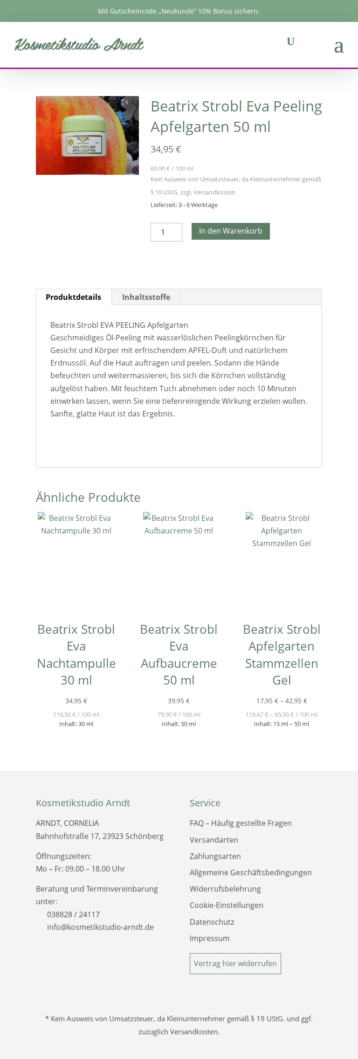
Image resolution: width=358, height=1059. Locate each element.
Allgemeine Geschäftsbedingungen (251, 872)
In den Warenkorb (230, 231)
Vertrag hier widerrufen (235, 963)
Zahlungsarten (215, 856)
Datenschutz (212, 922)
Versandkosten (214, 192)
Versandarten (214, 840)
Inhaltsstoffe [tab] (146, 297)
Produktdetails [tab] (73, 297)
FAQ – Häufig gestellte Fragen (241, 823)
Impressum (210, 938)
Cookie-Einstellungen (226, 905)
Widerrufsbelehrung (225, 889)
